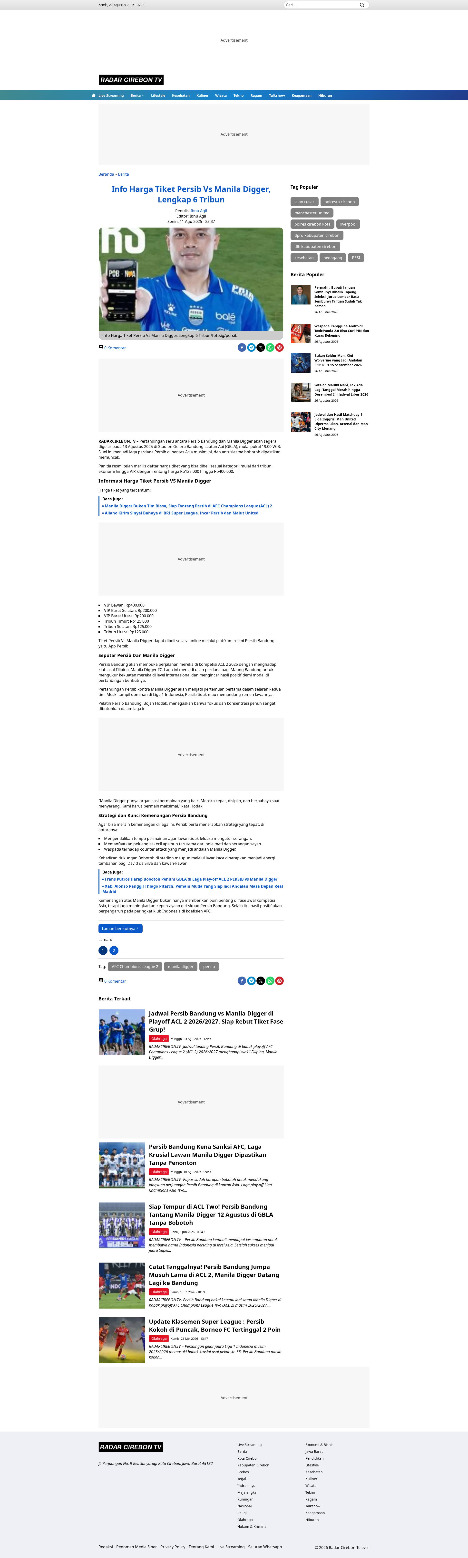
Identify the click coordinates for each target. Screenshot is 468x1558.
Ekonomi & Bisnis (319, 1444)
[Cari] (362, 5)
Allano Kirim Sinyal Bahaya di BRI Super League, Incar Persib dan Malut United (181, 513)
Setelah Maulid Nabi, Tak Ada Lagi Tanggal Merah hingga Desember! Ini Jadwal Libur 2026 (341, 390)
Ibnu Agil (199, 210)
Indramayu (246, 1485)
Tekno (239, 95)
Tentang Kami (201, 1546)
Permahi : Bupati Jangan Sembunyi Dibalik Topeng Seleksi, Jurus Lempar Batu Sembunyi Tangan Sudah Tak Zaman (338, 296)
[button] (137, 95)
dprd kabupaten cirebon (317, 235)
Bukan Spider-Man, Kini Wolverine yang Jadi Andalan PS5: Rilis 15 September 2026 (338, 360)
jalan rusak (304, 201)
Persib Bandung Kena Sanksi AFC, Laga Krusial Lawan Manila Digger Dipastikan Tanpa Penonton (207, 1154)
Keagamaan (302, 95)
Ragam (256, 95)
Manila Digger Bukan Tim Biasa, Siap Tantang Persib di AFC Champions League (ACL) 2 (188, 506)
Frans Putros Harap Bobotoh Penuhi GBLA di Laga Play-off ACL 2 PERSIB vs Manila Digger (191, 879)
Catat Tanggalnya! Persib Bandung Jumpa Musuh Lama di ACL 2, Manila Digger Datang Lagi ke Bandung (214, 1275)
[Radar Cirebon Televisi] (131, 80)
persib (209, 966)
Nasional (244, 1506)
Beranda (106, 174)
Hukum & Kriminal (252, 1526)
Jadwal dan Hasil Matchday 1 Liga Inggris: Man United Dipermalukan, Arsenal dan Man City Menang (341, 421)
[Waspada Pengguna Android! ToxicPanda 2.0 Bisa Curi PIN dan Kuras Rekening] (301, 333)
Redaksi (105, 1546)
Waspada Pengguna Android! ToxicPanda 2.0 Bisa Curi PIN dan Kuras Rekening (341, 331)
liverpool (348, 224)
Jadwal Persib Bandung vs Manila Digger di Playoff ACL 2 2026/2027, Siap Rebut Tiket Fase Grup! (216, 1021)
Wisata (221, 95)
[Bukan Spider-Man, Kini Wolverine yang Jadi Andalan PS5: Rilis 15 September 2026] (301, 363)
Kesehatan (181, 95)
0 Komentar (114, 348)
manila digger (181, 966)
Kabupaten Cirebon (253, 1465)
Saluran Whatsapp (265, 1546)
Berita (136, 95)
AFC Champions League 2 (135, 966)
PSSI (356, 257)
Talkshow (277, 95)
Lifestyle (158, 95)
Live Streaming (111, 95)
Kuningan (245, 1499)
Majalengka (246, 1492)
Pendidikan (314, 1458)
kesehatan (304, 257)
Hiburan (325, 95)
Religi (242, 1512)
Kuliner (202, 95)
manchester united (312, 213)
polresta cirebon (339, 201)
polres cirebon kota (312, 224)
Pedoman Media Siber (136, 1546)
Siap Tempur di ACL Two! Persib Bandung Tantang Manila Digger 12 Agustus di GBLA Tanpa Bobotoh (211, 1214)
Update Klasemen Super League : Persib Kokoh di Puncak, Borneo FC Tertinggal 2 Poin (215, 1325)
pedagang (332, 257)
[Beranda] (93, 95)
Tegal (241, 1478)
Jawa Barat (314, 1451)
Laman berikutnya (118, 928)
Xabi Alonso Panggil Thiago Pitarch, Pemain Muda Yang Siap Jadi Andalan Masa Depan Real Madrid (192, 889)
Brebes (243, 1472)
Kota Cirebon (248, 1458)
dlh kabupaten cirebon (315, 246)
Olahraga (159, 1038)
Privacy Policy (172, 1546)
